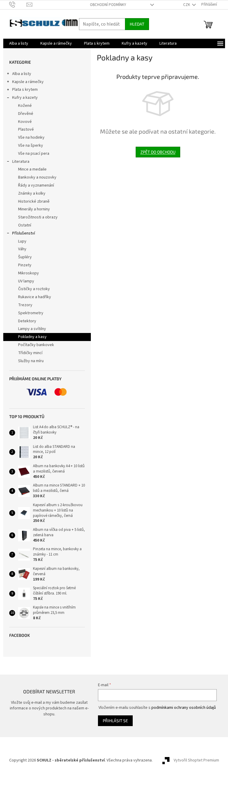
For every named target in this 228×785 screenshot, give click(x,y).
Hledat (137, 23)
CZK (187, 4)
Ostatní (24, 225)
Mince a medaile (32, 169)
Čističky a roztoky (34, 289)
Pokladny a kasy (32, 337)
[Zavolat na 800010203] (18, 4)
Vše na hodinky (31, 137)
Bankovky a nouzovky (37, 177)
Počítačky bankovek (36, 345)
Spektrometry (30, 313)
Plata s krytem (25, 90)
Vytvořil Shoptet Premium (196, 760)
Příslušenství (23, 233)
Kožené (25, 106)
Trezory (25, 305)
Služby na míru (31, 361)
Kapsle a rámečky (28, 82)
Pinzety (24, 265)
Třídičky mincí (30, 353)
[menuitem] (18, 43)
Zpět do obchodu (157, 151)
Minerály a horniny (34, 209)
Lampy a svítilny (32, 329)
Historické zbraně (34, 201)
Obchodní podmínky (108, 4)
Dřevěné (25, 114)
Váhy (22, 249)
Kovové (25, 122)
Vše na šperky (30, 145)
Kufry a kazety (25, 98)
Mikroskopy (28, 273)
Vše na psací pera (33, 154)
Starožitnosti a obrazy (38, 217)
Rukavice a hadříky (34, 297)
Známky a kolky (31, 193)
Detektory (27, 321)
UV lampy (26, 281)
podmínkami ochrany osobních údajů (183, 708)
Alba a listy (21, 74)
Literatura (20, 162)
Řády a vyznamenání (36, 185)
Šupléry (25, 257)
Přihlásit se (115, 720)
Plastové (26, 129)
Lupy (22, 241)
